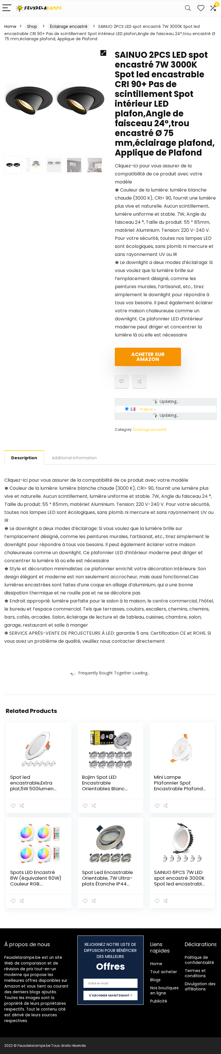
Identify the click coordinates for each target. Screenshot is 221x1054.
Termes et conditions (195, 973)
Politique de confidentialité (199, 959)
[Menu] (7, 8)
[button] (103, 53)
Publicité (158, 1001)
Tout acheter (163, 972)
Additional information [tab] (74, 458)
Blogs (155, 980)
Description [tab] (24, 458)
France (146, 409)
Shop (32, 26)
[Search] (188, 8)
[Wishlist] (200, 8)
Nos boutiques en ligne (164, 990)
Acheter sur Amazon (148, 357)
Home (10, 26)
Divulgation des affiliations (200, 986)
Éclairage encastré (68, 26)
